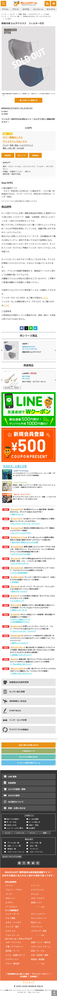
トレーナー (36, 885)
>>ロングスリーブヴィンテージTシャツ (25, 523)
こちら (45, 297)
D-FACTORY (17, 518)
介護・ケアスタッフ (14, 946)
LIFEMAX (15, 614)
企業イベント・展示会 (40, 942)
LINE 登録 (12, 776)
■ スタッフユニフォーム (15, 852)
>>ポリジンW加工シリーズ (20, 619)
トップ (3, 14)
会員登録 (12, 782)
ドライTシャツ (37, 889)
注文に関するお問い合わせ (28, 745)
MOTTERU (16, 605)
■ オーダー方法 (10, 822)
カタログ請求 (14, 795)
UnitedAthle (17, 509)
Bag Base (16, 558)
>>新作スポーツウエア (18, 591)
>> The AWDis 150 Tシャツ (21, 664)
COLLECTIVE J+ (18, 647)
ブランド (15, 9)
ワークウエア (12, 906)
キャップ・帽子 (12, 926)
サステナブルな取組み (19, 729)
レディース (20, 833)
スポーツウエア (38, 898)
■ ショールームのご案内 (13, 828)
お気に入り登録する (30, 100)
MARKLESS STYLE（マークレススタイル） (37, 16)
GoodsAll (20, 148)
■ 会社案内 (30, 828)
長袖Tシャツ (36, 902)
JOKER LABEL (17, 577)
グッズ (12, 14)
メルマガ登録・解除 (16, 789)
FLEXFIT (15, 596)
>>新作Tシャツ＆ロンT (19, 643)
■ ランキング (33, 849)
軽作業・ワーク (12, 950)
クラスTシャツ (12, 959)
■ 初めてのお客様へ (12, 819)
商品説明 (8, 155)
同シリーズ (21, 155)
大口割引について (16, 801)
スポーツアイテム (13, 942)
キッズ (32, 833)
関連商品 (35, 155)
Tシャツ (9, 885)
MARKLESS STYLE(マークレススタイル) (17, 108)
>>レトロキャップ (17, 600)
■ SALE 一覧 (31, 846)
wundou (15, 586)
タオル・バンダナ (13, 922)
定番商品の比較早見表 (19, 682)
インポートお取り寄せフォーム (28, 763)
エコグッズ (10, 930)
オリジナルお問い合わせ (28, 757)
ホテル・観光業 (12, 963)
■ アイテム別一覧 (11, 843)
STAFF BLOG (15, 710)
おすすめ (26, 9)
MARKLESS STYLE (19, 537)
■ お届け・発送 (32, 825)
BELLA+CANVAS (18, 668)
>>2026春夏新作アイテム (19, 622)
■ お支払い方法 (10, 825)
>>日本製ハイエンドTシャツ (21, 655)
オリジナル (51, 9)
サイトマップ (28, 982)
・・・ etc (37, 906)
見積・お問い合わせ (16, 808)
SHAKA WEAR (17, 635)
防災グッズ (36, 922)
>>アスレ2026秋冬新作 (19, 572)
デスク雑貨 (10, 918)
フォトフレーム (12, 935)
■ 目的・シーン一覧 (12, 846)
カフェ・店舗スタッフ (15, 955)
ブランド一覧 (14, 16)
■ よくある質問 (32, 819)
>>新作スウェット (17, 514)
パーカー (10, 894)
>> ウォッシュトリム (18, 631)
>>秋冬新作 (14, 582)
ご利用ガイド (29, 815)
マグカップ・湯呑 (38, 930)
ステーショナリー (38, 913)
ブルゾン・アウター (14, 889)
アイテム (5, 9)
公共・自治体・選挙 (39, 955)
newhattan (16, 626)
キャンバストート (38, 918)
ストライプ (32, 631)
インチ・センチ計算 (18, 720)
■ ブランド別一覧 (33, 843)
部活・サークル (38, 950)
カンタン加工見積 (17, 691)
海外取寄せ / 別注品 (17, 701)
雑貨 (44, 833)
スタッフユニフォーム (40, 946)
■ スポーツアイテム (34, 852)
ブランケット (37, 926)
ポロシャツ (10, 898)
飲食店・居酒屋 (38, 959)
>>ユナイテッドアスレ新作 (20, 554)
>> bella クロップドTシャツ (21, 673)
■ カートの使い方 (33, 822)
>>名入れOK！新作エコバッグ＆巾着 (24, 542)
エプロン (9, 902)
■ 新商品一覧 (10, 849)
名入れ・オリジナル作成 (12, 856)
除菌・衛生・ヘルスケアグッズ (29, 14)
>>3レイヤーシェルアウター (20, 533)
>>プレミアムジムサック (19, 563)
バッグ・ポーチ (12, 913)
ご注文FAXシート (28, 751)
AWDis (14, 659)
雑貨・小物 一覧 (9, 148)
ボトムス (35, 894)
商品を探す (29, 839)
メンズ (7, 833)
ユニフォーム (38, 9)
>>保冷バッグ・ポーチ (18, 610)
